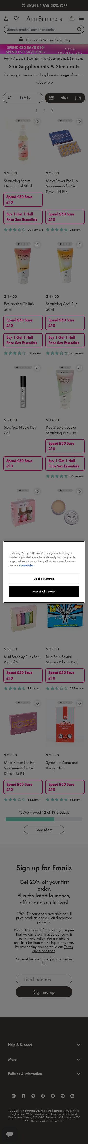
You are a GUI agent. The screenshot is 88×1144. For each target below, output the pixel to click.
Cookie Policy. (26, 565)
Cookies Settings (44, 578)
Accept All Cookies (44, 591)
